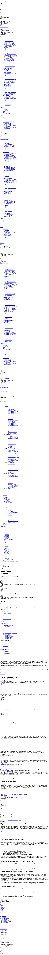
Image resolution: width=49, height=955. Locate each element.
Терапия (7, 118)
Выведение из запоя (9, 41)
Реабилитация (6, 95)
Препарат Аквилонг (9, 58)
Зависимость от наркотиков (10, 80)
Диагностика (8, 124)
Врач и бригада (8, 123)
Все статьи (2, 784)
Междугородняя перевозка (10, 92)
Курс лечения (8, 86)
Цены (1, 115)
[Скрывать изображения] (1, 16)
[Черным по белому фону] (0, 7)
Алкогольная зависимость (10, 73)
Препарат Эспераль (9, 61)
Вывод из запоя (6, 40)
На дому (7, 89)
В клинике (7, 70)
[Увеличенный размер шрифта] (1, 4)
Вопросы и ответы (6, 113)
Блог (1, 130)
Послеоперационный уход (10, 125)
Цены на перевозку (9, 94)
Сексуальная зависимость (10, 82)
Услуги (1, 38)
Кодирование (6, 47)
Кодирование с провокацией (11, 55)
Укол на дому (8, 105)
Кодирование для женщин (10, 53)
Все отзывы (2, 680)
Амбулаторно (8, 69)
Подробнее (2, 579)
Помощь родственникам (10, 66)
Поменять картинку (4, 818)
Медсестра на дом (9, 102)
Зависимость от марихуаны (10, 77)
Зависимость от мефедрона (10, 79)
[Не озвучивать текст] (1, 20)
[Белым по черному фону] (0, 8)
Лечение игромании (9, 81)
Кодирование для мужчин (10, 54)
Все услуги (2, 603)
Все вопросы (3, 763)
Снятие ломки (8, 83)
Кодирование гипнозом (10, 51)
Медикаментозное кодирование (11, 56)
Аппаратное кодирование (10, 48)
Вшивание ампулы (9, 49)
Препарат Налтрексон (9, 60)
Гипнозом (7, 71)
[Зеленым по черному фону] (0, 12)
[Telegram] (3, 134)
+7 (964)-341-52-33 (6, 25)
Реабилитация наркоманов (10, 99)
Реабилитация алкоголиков (10, 98)
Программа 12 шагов (9, 97)
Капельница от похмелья (10, 44)
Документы (5, 110)
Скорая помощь (6, 101)
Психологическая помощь (10, 127)
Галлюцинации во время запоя (7, 790)
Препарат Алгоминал (9, 59)
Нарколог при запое (9, 46)
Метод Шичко (8, 96)
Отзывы (4, 111)
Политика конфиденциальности (7, 946)
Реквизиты (5, 112)
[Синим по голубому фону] (0, 9)
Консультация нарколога (10, 63)
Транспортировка (8, 128)
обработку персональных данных (14, 820)
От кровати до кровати (10, 93)
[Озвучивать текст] (1, 18)
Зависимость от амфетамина (11, 75)
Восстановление (8, 85)
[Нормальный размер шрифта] (1, 3)
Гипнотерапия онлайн (9, 67)
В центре (7, 88)
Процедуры (7, 126)
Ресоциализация (8, 100)
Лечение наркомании (7, 84)
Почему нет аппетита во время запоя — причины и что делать (14, 797)
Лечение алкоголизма (7, 68)
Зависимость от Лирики (10, 76)
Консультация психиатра (10, 64)
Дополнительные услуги (10, 121)
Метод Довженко (8, 57)
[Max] (5, 134)
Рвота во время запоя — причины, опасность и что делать (13, 794)
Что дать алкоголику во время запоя (8, 800)
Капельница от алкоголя (10, 42)
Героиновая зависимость (10, 74)
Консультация (6, 62)
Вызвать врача (3, 578)
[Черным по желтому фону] (0, 11)
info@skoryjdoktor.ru (4, 30)
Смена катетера (8, 104)
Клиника (2, 107)
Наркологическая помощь (8, 87)
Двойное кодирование (9, 50)
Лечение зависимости (7, 72)
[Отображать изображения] (1, 14)
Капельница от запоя (9, 43)
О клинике (5, 109)
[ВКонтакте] (1, 134)
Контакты (2, 131)
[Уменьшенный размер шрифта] (1, 2)
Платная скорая (6, 122)
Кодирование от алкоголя (10, 45)
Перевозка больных (7, 91)
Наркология (5, 117)
